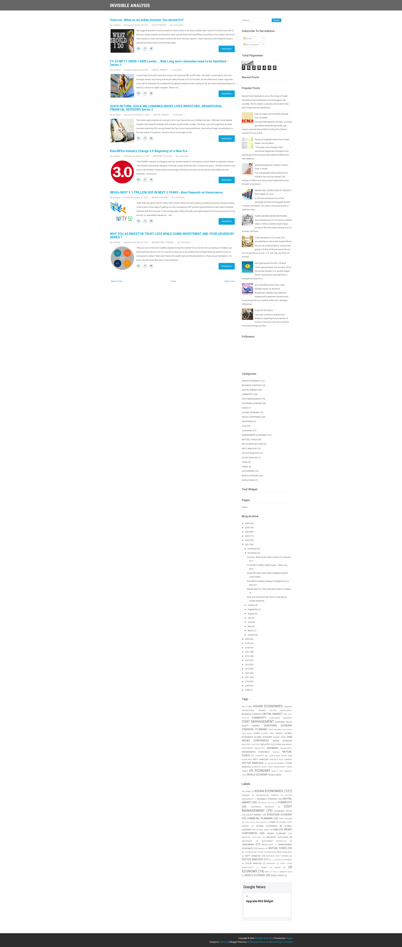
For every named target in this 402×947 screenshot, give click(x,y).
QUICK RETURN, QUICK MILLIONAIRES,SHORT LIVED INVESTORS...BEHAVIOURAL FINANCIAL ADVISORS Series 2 (166, 107)
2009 (247, 686)
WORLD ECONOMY (250, 475)
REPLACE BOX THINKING (281, 759)
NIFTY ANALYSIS (249, 448)
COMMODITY (247, 394)
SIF (266, 763)
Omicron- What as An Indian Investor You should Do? (147, 20)
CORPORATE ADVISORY (280, 718)
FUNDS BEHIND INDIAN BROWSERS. (271, 216)
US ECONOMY (248, 471)
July (250, 618)
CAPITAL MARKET (160, 70)
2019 (247, 643)
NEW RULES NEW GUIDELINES (279, 852)
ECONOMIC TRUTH (283, 722)
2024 (247, 532)
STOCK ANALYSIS (250, 457)
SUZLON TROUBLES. (264, 310)
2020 (247, 639)
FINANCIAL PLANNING (254, 729)
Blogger (289, 938)
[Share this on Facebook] (145, 48)
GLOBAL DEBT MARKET (272, 733)
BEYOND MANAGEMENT (281, 710)
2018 (247, 647)
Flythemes (223, 942)
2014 (247, 664)
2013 (247, 669)
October (251, 605)
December (253, 549)
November (253, 553)
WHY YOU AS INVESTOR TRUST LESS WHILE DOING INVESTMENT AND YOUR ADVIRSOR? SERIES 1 (172, 235)
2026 (247, 523)
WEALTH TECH (277, 771)
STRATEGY (256, 767)
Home (173, 281)
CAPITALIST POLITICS (266, 803)
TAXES (245, 462)
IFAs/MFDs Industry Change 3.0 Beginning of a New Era (148, 151)
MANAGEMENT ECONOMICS (254, 435)
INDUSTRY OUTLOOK (162, 156)
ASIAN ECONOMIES (250, 381)
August (251, 613)
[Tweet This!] (151, 48)
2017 (247, 652)
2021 (247, 544)
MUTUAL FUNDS (249, 439)
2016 (247, 656)
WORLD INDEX (248, 480)
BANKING (288, 707)
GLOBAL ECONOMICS (266, 826)
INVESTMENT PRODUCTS (253, 748)
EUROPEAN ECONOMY (252, 403)
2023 (247, 536)
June (250, 622)
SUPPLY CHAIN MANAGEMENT (274, 767)
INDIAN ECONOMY (160, 197)
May (250, 626)
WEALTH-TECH (286, 872)
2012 (247, 673)
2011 (247, 677)
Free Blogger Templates (282, 942)
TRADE (245, 467)
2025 (247, 527)
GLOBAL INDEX (279, 737)
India (244, 426)
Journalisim (247, 430)
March (251, 630)
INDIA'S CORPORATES (251, 417)
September (253, 609)
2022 (247, 540)
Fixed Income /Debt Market (255, 822)
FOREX (245, 408)
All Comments (252, 44)
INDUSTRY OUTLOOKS (271, 744)
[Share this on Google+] (138, 48)
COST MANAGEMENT (251, 399)
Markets (276, 752)
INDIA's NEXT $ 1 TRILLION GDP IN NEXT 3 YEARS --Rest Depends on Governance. (166, 192)
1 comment (176, 70)
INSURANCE (247, 421)
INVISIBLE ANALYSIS (130, 5)
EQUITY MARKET (159, 25)
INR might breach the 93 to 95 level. (270, 263)
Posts (248, 38)
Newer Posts (116, 281)
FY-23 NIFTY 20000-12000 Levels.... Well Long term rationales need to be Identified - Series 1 (169, 63)
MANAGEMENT (286, 748)
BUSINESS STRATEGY (251, 385)
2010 (247, 681)
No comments (176, 25)
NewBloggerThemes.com (258, 942)
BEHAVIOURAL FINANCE (163, 242)
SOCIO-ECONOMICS (276, 763)
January (251, 635)
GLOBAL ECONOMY (250, 412)
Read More (227, 49)
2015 (247, 660)
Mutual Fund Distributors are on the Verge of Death (265, 96)
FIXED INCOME (274, 729)
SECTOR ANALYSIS (250, 453)
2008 (247, 690)
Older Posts (229, 281)
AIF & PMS (247, 707)
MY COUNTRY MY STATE (252, 444)
